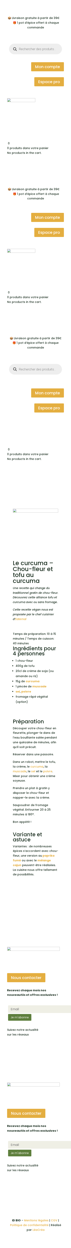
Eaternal (20, 619)
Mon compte (47, 67)
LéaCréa (39, 1230)
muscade (19, 771)
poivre (47, 771)
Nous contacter (26, 977)
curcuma (32, 681)
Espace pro (49, 82)
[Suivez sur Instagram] (18, 1046)
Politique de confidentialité (29, 1225)
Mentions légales (36, 1220)
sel (18, 692)
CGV (54, 1220)
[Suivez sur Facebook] (10, 1046)
